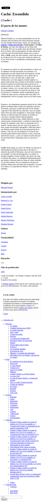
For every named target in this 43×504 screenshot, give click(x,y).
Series (8, 359)
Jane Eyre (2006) (16, 370)
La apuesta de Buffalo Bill (19, 339)
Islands (12, 343)
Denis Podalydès (7, 212)
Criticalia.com (8, 320)
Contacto (13, 487)
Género (12, 416)
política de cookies (26, 308)
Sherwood (14, 364)
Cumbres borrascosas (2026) (20, 328)
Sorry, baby (14, 332)
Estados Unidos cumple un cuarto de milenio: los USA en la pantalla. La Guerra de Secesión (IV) (25, 451)
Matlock (13, 372)
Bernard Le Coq (7, 200)
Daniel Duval (6, 208)
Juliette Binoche (6, 216)
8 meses (13, 391)
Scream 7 (13, 347)
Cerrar (5, 314)
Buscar (4, 499)
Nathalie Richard (7, 224)
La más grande (15, 366)
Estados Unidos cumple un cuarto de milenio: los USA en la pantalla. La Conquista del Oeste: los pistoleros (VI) (24, 432)
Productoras (14, 407)
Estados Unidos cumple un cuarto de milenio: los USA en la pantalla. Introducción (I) (23, 470)
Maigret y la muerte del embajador (22, 353)
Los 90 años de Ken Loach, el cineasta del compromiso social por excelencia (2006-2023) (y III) (25, 476)
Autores (13, 412)
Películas (13, 397)
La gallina (13, 326)
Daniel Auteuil (6, 204)
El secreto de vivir (16, 351)
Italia (2, 254)
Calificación (14, 414)
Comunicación (11, 485)
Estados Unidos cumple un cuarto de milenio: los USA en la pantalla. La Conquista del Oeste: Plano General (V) (24, 439)
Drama (3, 233)
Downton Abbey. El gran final (21, 341)
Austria (3, 246)
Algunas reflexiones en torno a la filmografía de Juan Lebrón (22, 444)
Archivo (8, 395)
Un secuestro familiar (17, 349)
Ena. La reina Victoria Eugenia (21, 382)
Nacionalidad (15, 418)
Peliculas (9, 324)
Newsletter (14, 491)
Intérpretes (14, 401)
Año (11, 409)
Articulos (9, 420)
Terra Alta (13, 393)
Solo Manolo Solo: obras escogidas (23, 447)
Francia (3, 250)
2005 (3, 272)
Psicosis (13, 336)
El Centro (13, 387)
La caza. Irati (14, 376)
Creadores (13, 405)
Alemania (4, 242)
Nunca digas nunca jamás (19, 345)
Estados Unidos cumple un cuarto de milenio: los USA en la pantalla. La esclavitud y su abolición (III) (23, 457)
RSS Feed (13, 493)
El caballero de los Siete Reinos (21, 361)
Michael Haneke (7, 187)
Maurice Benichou (7, 220)
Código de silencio (17, 384)
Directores (14, 403)
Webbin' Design (8, 284)
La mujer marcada (16, 330)
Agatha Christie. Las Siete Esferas (22, 374)
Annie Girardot (6, 197)
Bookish (13, 389)
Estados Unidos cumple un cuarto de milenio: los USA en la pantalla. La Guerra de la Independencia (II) (25, 464)
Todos (12, 482)
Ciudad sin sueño (16, 334)
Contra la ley (14, 368)
